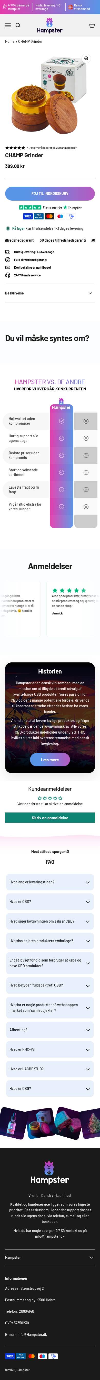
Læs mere (50, 759)
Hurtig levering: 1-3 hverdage (47, 7)
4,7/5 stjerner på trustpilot (18, 7)
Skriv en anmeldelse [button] (50, 817)
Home (10, 41)
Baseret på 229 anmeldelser (59, 147)
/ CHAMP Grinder (29, 41)
